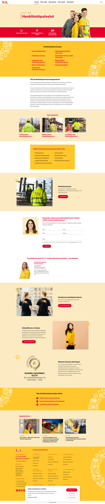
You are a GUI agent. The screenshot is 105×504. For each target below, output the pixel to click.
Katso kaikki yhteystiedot (21, 461)
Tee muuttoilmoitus (20, 481)
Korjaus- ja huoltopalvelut (53, 476)
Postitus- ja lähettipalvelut (53, 462)
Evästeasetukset (71, 497)
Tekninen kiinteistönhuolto (53, 478)
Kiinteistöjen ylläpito (52, 473)
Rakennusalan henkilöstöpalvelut (42, 155)
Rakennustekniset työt (67, 477)
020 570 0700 (37, 266)
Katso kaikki (35, 465)
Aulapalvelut (50, 457)
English (101, 2)
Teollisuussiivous (36, 460)
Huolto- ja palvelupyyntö (21, 482)
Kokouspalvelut (51, 459)
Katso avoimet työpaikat (65, 305)
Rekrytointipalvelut (38, 65)
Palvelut (29, 12)
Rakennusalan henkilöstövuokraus (61, 61)
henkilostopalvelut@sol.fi (39, 267)
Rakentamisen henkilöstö (68, 462)
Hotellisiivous (35, 463)
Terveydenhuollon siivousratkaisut (36, 458)
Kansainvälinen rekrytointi (60, 155)
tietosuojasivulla (73, 242)
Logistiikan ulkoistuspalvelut (49, 404)
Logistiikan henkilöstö (67, 457)
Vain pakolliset (72, 493)
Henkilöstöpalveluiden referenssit (62, 52)
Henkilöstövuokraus (38, 56)
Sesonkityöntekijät (61, 65)
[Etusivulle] (5, 2)
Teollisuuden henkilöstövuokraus (38, 68)
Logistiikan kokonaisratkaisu (38, 478)
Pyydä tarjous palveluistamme (49, 398)
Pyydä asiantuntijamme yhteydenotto (52, 401)
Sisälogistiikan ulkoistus (37, 473)
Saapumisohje (19, 475)
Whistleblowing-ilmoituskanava (22, 486)
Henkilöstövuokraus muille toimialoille (64, 56)
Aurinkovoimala (63, 196)
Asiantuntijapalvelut (39, 51)
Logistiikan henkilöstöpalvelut (41, 160)
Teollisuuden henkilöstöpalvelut (42, 158)
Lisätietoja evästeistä (32, 497)
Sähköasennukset (66, 472)
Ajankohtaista (24, 416)
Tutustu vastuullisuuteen (29, 341)
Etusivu (24, 12)
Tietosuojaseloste (52, 502)
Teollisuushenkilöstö (67, 459)
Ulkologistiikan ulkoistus (37, 476)
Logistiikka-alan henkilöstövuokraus (38, 61)
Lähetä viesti (46, 246)
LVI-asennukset (66, 474)
